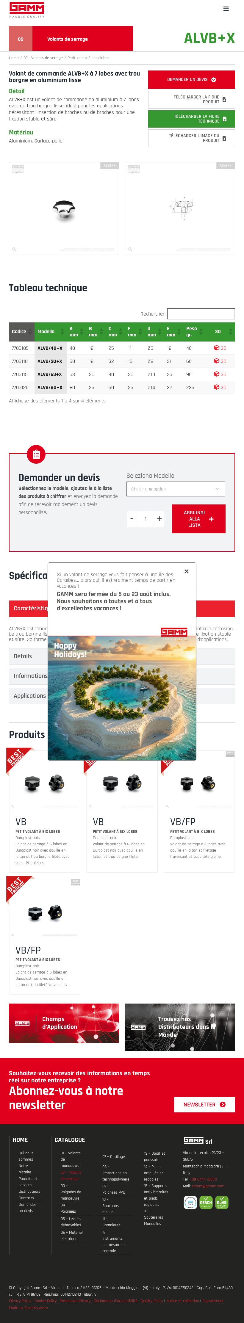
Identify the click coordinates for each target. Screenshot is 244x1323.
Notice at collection (182, 1301)
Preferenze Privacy (75, 1301)
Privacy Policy (20, 1301)
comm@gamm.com (208, 1186)
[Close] (186, 571)
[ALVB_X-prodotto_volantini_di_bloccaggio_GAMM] (64, 165)
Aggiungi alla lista (194, 519)
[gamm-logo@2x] (27, 4)
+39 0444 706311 (203, 1179)
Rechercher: (152, 314)
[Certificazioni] (209, 1202)
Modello (164, 476)
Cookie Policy (46, 1301)
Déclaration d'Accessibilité (115, 1301)
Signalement (213, 1301)
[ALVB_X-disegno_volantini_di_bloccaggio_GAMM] (180, 165)
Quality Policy (152, 1301)
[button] (30, 331)
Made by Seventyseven (28, 1308)
